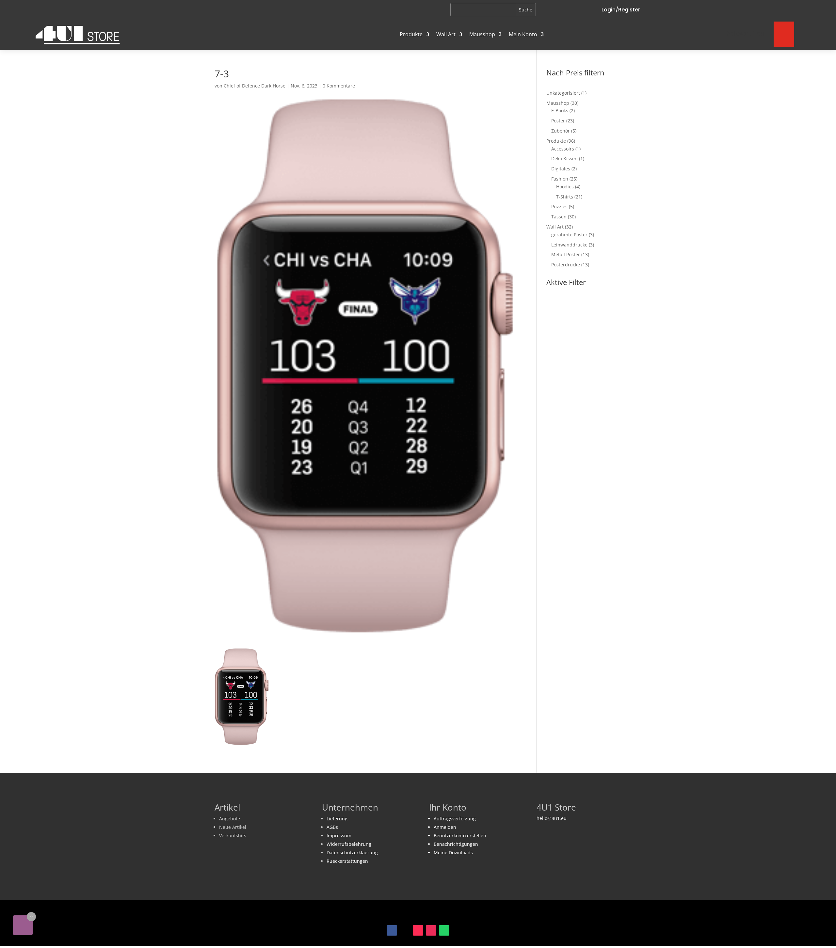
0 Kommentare (339, 86)
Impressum (339, 835)
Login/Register (621, 9)
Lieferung (337, 818)
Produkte (411, 34)
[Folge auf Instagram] (431, 930)
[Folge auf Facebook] (392, 930)
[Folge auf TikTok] (418, 930)
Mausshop (482, 34)
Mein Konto (523, 34)
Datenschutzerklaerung (352, 852)
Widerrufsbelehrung (349, 844)
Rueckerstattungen (347, 861)
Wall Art (446, 34)
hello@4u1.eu (552, 818)
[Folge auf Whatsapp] (444, 930)
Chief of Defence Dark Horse (254, 86)
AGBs (332, 827)
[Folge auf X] (405, 930)
